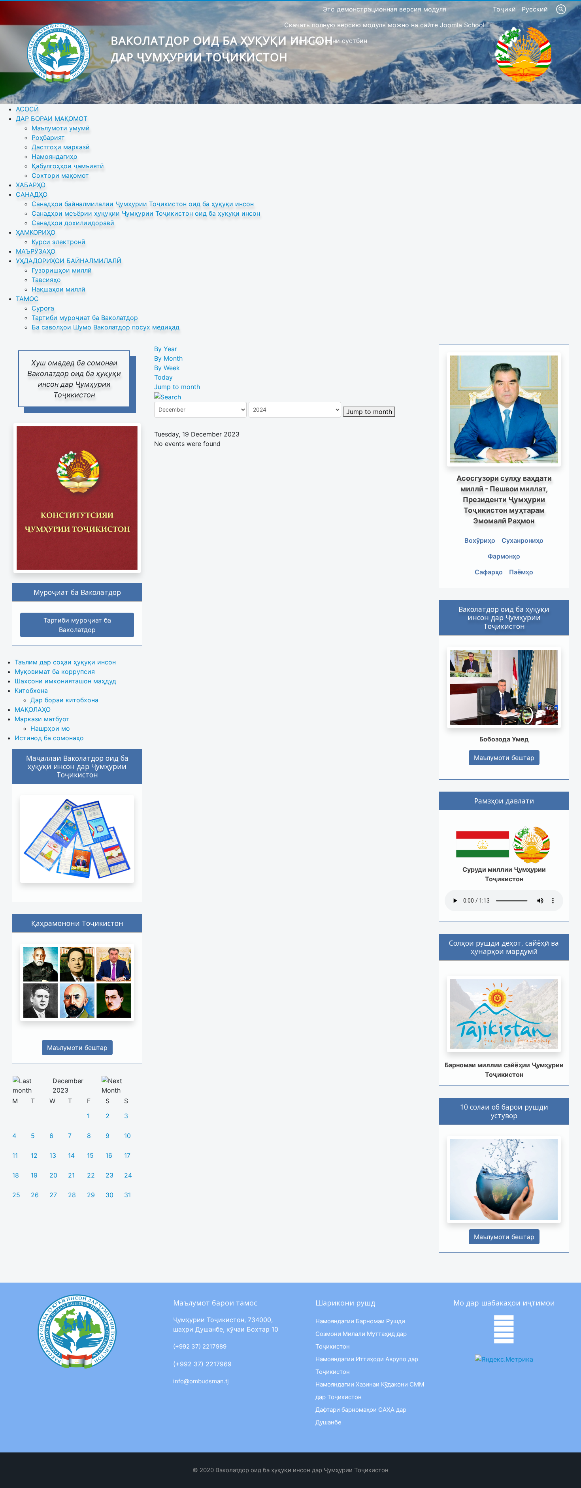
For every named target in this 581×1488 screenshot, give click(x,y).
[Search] (167, 396)
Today (163, 377)
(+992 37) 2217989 (199, 1346)
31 (127, 1195)
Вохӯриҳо (479, 540)
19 (34, 1175)
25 (16, 1195)
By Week (167, 368)
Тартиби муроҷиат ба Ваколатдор (77, 625)
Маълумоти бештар (77, 1048)
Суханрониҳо (522, 540)
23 (109, 1175)
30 (109, 1195)
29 (91, 1195)
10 (127, 1136)
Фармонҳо (504, 556)
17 (127, 1155)
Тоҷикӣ (505, 9)
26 (35, 1195)
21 (71, 1175)
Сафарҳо (489, 572)
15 (90, 1155)
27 (53, 1195)
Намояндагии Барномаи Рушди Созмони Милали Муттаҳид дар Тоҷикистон (361, 1333)
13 (52, 1155)
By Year (165, 349)
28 (72, 1195)
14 (71, 1155)
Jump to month (177, 387)
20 (53, 1175)
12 (34, 1155)
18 (15, 1175)
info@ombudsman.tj (201, 1381)
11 (15, 1155)
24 (128, 1175)
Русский (535, 9)
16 (109, 1155)
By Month (168, 358)
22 (91, 1175)
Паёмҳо (521, 572)
